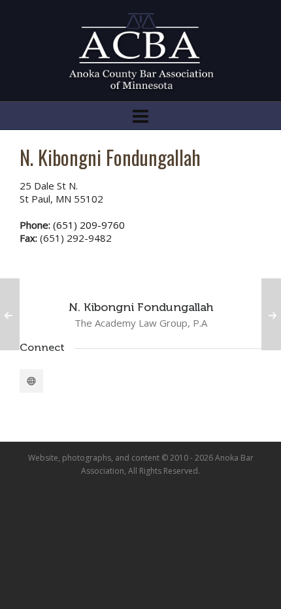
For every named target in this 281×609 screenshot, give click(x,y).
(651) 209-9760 (89, 224)
